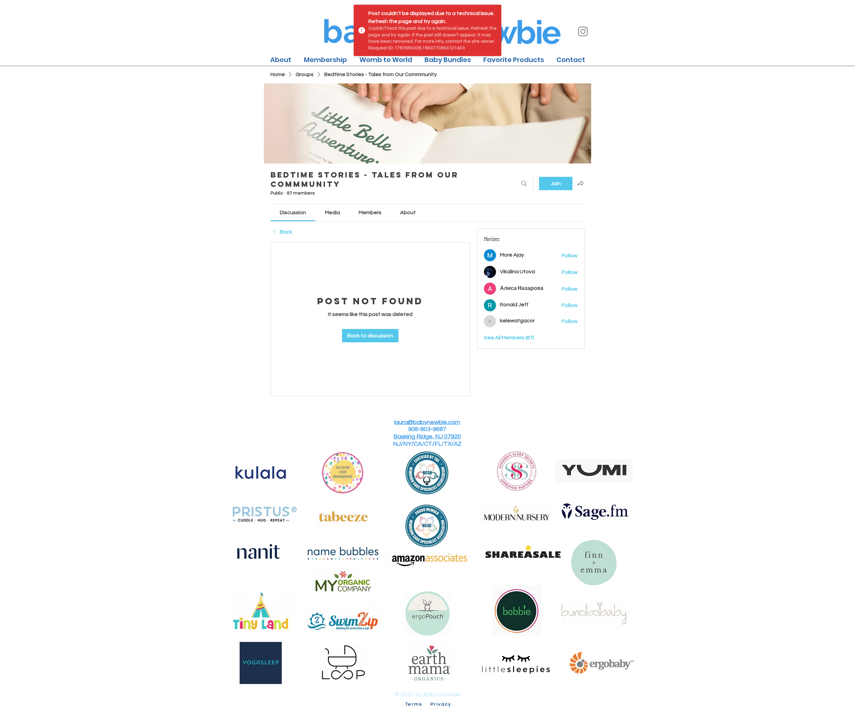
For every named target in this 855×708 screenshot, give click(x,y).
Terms (417, 704)
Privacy (441, 704)
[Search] (524, 183)
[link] (293, 212)
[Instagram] (582, 31)
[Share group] (580, 183)
